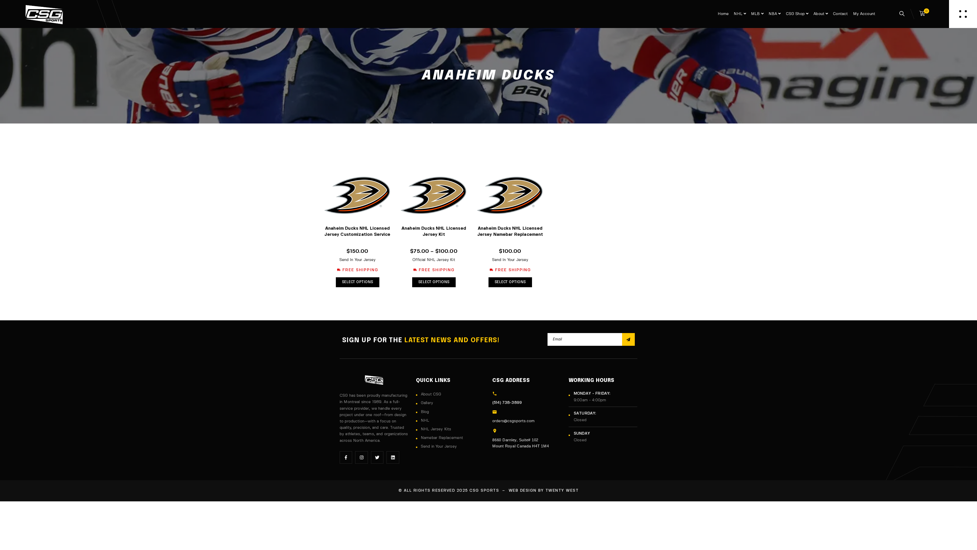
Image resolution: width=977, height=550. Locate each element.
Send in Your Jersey (439, 446)
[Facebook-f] (346, 457)
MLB (755, 14)
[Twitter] (377, 457)
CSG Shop (795, 14)
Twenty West (562, 490)
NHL (738, 14)
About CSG (431, 394)
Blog (425, 412)
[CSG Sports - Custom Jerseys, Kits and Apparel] (44, 14)
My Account (864, 14)
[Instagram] (361, 457)
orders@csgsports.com (513, 421)
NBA (773, 14)
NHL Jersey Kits (436, 429)
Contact (840, 14)
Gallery (427, 403)
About (818, 14)
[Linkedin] (392, 457)
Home (723, 14)
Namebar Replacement (442, 438)
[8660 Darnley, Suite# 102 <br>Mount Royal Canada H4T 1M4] (494, 430)
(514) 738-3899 (507, 403)
